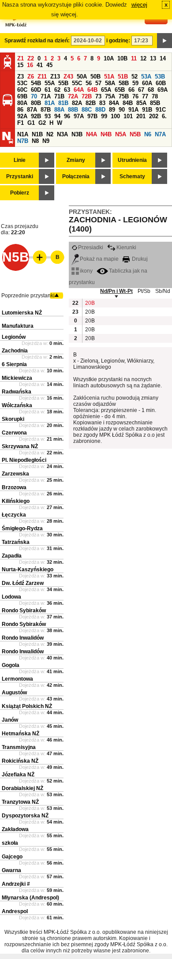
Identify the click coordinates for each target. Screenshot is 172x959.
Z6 (30, 76)
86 (20, 109)
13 (153, 58)
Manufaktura (18, 326)
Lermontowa (17, 679)
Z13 (55, 76)
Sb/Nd (162, 291)
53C (22, 83)
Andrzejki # (16, 884)
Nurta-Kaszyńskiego (27, 569)
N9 (45, 141)
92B (36, 116)
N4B (106, 134)
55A (50, 83)
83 (102, 103)
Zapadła (12, 556)
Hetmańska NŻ (20, 733)
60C (22, 89)
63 (67, 89)
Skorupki (13, 419)
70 (34, 96)
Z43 (68, 76)
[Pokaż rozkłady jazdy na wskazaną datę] (164, 40)
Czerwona (14, 433)
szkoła (10, 843)
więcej (139, 4)
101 (128, 116)
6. (164, 116)
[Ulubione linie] (37, 257)
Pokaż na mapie (99, 259)
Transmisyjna (19, 747)
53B (160, 76)
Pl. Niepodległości (24, 460)
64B (92, 89)
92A (22, 116)
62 (57, 89)
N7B (22, 141)
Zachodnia (15, 351)
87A (32, 109)
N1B (37, 134)
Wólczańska (17, 405)
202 (153, 116)
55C (77, 83)
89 (112, 109)
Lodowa (11, 597)
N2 (49, 134)
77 (145, 96)
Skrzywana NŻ (20, 446)
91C (161, 109)
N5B (135, 134)
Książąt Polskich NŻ (27, 706)
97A (79, 116)
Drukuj (139, 259)
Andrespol (15, 911)
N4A (91, 134)
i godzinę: (118, 40)
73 (98, 96)
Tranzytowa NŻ (20, 802)
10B (122, 58)
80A (22, 103)
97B (92, 116)
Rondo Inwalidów (23, 638)
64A (79, 89)
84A (114, 103)
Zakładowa (15, 829)
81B (63, 103)
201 (141, 116)
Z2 (30, 58)
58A (110, 83)
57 (98, 83)
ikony (86, 271)
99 (104, 116)
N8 (35, 141)
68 (151, 89)
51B (123, 76)
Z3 (20, 76)
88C (87, 109)
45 (49, 65)
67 (141, 89)
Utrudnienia (132, 160)
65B (120, 89)
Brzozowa (14, 487)
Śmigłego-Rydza (22, 528)
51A (109, 76)
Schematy (132, 176)
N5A (120, 134)
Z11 (42, 76)
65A (106, 89)
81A (50, 103)
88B (73, 109)
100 (115, 116)
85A (141, 103)
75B (124, 96)
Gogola (10, 665)
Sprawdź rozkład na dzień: (37, 40)
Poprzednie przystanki (28, 295)
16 (30, 65)
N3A (62, 134)
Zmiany (76, 160)
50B (95, 76)
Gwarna (11, 870)
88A (59, 109)
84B (128, 103)
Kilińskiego (16, 501)
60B (161, 83)
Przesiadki (90, 247)
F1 (20, 123)
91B (147, 109)
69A (162, 89)
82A (77, 103)
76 (135, 96)
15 (20, 65)
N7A (160, 134)
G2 (42, 123)
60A (147, 83)
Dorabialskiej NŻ (22, 788)
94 (57, 116)
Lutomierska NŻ (22, 313)
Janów (10, 720)
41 (40, 65)
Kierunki (126, 247)
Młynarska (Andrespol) (30, 898)
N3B (76, 134)
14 (163, 58)
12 (143, 58)
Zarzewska (15, 474)
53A (146, 76)
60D (36, 89)
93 (48, 116)
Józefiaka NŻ (18, 775)
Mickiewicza (17, 378)
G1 (31, 123)
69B (22, 96)
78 (155, 96)
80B (36, 103)
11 (134, 58)
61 (48, 89)
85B (155, 103)
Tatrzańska (16, 542)
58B (124, 83)
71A (46, 96)
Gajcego (12, 857)
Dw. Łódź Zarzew (23, 583)
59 (135, 83)
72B (87, 96)
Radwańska (16, 392)
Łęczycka (14, 515)
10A (109, 58)
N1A (22, 134)
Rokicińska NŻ (20, 761)
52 (134, 76)
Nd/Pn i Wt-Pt (116, 291)
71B (59, 96)
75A (110, 96)
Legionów (14, 337)
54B (36, 83)
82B (91, 103)
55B (63, 83)
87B (46, 109)
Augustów (14, 692)
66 (131, 89)
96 (67, 116)
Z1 (20, 58)
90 (122, 109)
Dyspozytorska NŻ (25, 816)
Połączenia (76, 176)
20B (89, 303)
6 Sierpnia (14, 364)
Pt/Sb (144, 291)
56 (89, 83)
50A (82, 76)
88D (100, 109)
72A (73, 96)
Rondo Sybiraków (24, 610)
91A (133, 109)
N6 (147, 134)
